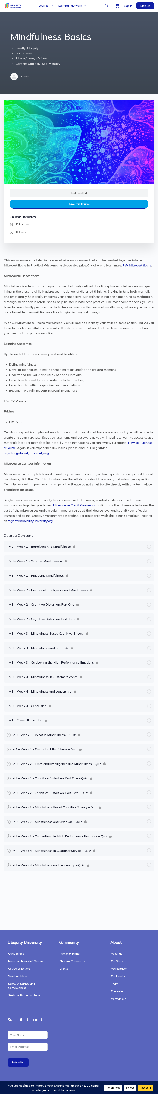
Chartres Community (72, 961)
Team (114, 983)
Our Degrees (16, 953)
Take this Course (79, 204)
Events (64, 968)
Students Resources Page (24, 995)
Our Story (117, 961)
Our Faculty (118, 976)
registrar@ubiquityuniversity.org (26, 453)
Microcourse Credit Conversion (74, 505)
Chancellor (117, 991)
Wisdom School (17, 976)
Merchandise (118, 999)
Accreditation (119, 968)
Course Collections (19, 968)
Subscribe (18, 1062)
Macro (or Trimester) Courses (26, 961)
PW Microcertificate (137, 265)
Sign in (128, 6)
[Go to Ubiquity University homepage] (13, 5)
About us (116, 953)
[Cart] (117, 6)
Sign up (145, 6)
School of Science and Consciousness (21, 986)
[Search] (106, 5)
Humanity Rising (70, 953)
